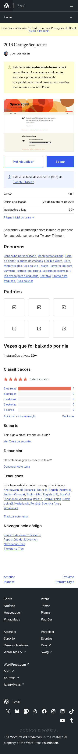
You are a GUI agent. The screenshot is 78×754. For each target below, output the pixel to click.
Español (65, 494)
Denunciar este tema (17, 466)
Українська (11, 508)
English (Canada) (14, 494)
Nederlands (21, 503)
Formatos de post (61, 265)
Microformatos (13, 265)
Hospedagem (13, 612)
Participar (47, 632)
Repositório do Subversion (20, 539)
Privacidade (12, 619)
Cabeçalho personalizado (20, 255)
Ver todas (68, 416)
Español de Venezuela (18, 499)
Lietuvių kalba (52, 499)
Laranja (44, 265)
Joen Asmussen (20, 53)
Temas (8, 17)
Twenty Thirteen (23, 182)
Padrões (47, 619)
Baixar (60, 162)
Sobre (8, 599)
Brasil (16, 702)
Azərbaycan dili (13, 489)
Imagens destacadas (30, 260)
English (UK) (34, 494)
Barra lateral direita (29, 270)
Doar (46, 645)
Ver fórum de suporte (17, 441)
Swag (46, 652)
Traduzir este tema (16, 516)
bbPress (11, 678)
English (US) (50, 494)
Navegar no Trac (14, 544)
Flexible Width (53, 260)
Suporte (9, 638)
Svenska (47, 503)
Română (35, 503)
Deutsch (42, 489)
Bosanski (30, 489)
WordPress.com (17, 664)
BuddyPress (14, 685)
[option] (14, 307)
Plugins (46, 612)
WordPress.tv (15, 652)
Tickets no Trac (14, 548)
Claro (67, 260)
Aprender (10, 632)
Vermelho (10, 270)
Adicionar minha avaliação (20, 416)
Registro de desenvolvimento (22, 535)
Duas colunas (25, 280)
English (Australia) (60, 489)
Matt (9, 671)
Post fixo (45, 275)
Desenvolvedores (16, 645)
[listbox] (39, 318)
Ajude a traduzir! (39, 30)
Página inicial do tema (17, 217)
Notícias (9, 606)
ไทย (56, 503)
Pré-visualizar (23, 162)
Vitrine (45, 599)
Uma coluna (30, 265)
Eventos (46, 638)
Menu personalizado (50, 255)
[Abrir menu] (72, 5)
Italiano (37, 499)
